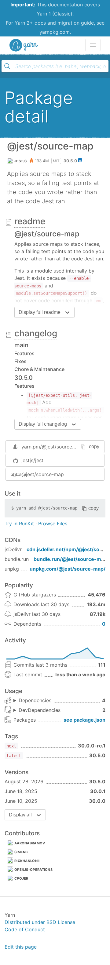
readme (29, 221)
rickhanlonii (27, 861)
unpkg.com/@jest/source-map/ (67, 569)
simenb (21, 852)
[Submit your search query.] (7, 66)
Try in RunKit (19, 523)
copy (94, 446)
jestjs (20, 161)
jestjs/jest (32, 460)
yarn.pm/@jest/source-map (52, 447)
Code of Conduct (25, 929)
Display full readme (40, 312)
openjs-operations (33, 869)
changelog (35, 333)
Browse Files (52, 523)
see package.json (84, 720)
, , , (32, 700)
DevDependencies (40, 710)
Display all (20, 814)
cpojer (21, 878)
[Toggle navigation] (93, 45)
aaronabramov (29, 843)
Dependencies (35, 700)
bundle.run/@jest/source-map (70, 559)
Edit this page (21, 947)
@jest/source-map (42, 474)
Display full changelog (43, 424)
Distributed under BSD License (40, 922)
